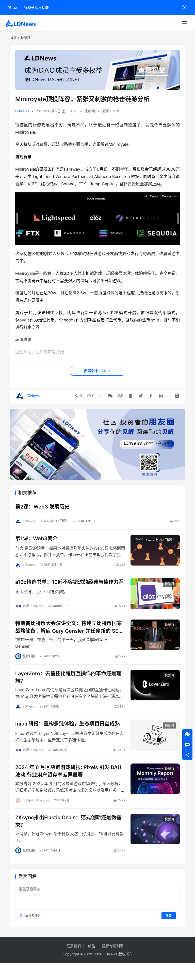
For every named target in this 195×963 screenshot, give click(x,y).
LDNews (22, 111)
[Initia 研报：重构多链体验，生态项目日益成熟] (155, 735)
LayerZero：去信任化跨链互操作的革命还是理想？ (68, 677)
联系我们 (74, 946)
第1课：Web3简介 (36, 538)
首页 (13, 38)
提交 (169, 915)
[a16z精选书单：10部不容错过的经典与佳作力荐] (155, 593)
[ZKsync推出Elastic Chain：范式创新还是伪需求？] (155, 829)
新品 (91, 946)
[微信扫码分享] (110, 395)
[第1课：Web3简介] (155, 550)
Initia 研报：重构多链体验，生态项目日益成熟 (67, 724)
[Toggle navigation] (184, 23)
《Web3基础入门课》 (54, 521)
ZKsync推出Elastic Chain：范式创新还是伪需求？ (68, 821)
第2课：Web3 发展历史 (42, 507)
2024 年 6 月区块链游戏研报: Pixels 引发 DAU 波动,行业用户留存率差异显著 (68, 771)
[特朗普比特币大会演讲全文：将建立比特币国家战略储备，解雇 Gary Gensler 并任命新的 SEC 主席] (155, 635)
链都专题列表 (112, 946)
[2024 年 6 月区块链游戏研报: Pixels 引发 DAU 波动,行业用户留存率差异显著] (155, 779)
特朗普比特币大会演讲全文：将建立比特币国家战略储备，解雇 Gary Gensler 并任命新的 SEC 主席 (68, 627)
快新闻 (89, 111)
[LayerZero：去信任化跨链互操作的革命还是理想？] (155, 685)
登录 (22, 915)
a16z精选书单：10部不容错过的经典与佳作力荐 (69, 582)
